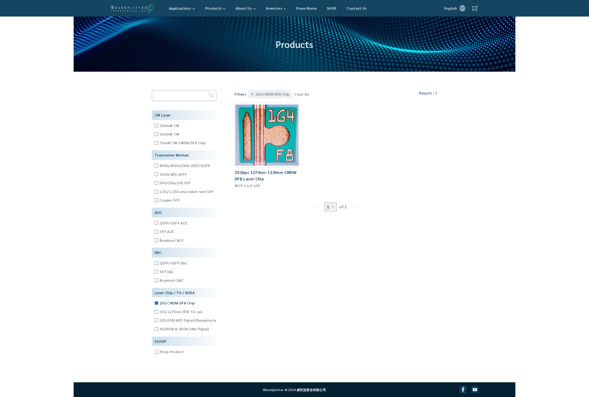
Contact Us (357, 8)
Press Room (306, 8)
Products (213, 8)
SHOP (332, 8)
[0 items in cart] (475, 8)
